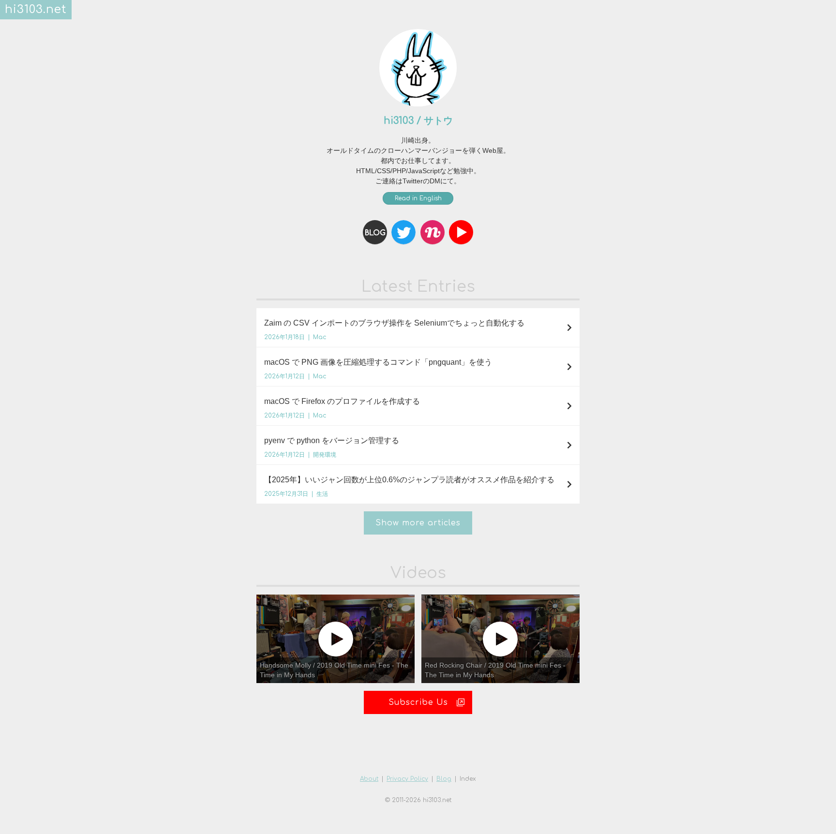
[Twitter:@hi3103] (403, 232)
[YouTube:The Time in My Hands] (461, 232)
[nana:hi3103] (432, 232)
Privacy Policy (407, 779)
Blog (443, 779)
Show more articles (418, 523)
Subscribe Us (418, 702)
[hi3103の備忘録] (375, 232)
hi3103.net (36, 9)
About (369, 779)
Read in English (418, 198)
